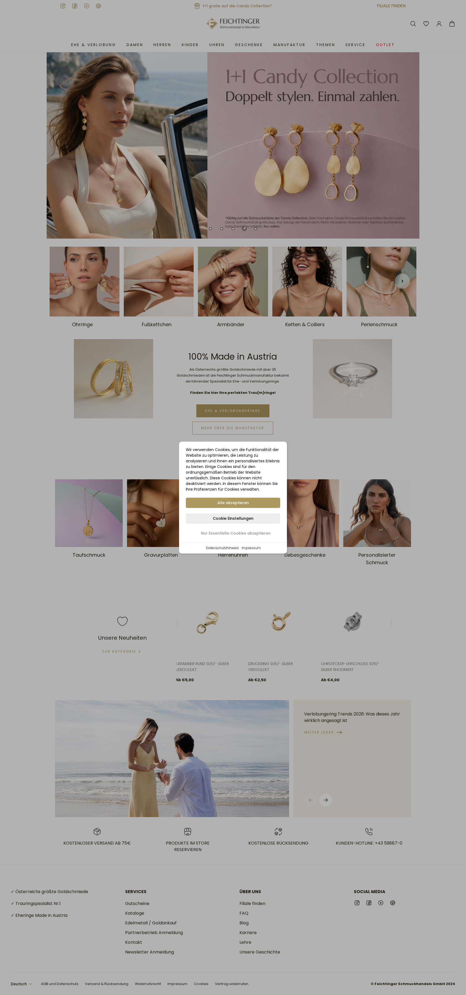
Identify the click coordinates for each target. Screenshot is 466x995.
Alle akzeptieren (233, 502)
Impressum (251, 548)
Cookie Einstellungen (233, 518)
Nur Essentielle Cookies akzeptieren (235, 533)
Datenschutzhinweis (222, 548)
